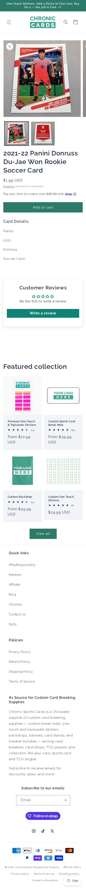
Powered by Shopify (46, 867)
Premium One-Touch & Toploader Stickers (22, 423)
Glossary (16, 604)
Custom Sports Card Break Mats (61, 423)
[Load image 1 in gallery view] (16, 133)
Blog (12, 594)
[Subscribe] (65, 800)
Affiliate (14, 584)
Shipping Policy (21, 671)
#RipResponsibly (22, 565)
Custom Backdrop (20, 496)
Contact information (45, 880)
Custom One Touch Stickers (61, 498)
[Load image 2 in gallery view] (43, 133)
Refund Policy (19, 661)
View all (43, 534)
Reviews (15, 574)
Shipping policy (69, 873)
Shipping (8, 186)
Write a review (43, 313)
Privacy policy (20, 873)
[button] (9, 22)
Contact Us (17, 614)
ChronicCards (23, 867)
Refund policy (72, 867)
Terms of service (44, 873)
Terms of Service (22, 681)
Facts (13, 624)
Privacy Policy (19, 652)
